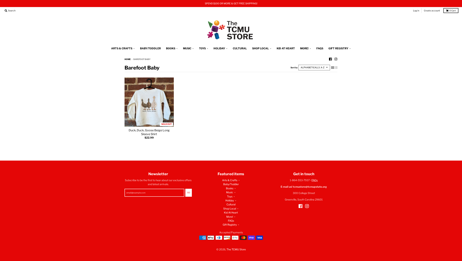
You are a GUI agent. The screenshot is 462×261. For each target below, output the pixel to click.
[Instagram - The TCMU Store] (335, 59)
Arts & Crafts (229, 180)
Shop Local (229, 208)
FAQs (231, 220)
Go (188, 192)
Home (128, 59)
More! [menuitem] (304, 48)
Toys (229, 196)
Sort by (294, 67)
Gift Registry (230, 224)
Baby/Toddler (231, 184)
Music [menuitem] (187, 48)
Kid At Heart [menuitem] (286, 48)
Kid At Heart (231, 212)
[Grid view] (332, 67)
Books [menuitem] (170, 48)
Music (229, 192)
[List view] (336, 67)
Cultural (231, 204)
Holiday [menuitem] (219, 48)
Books (229, 188)
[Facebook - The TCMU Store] (330, 59)
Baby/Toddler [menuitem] (150, 48)
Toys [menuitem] (202, 48)
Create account (432, 10)
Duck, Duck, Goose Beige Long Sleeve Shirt (149, 132)
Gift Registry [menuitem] (338, 48)
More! (229, 216)
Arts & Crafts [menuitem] (121, 48)
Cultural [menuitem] (240, 48)
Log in (416, 10)
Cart (452, 10)
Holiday (229, 200)
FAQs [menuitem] (319, 48)
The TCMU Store (236, 249)
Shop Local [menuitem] (260, 48)
